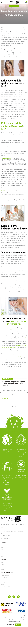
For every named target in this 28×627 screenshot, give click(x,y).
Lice (1, 545)
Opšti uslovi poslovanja (5, 575)
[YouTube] (18, 596)
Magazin (2, 569)
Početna (2, 562)
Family (2, 556)
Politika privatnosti (4, 579)
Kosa (2, 549)
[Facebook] (9, 596)
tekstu (25, 338)
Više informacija (10, 624)
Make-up (2, 547)
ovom (25, 267)
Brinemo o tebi (14, 6)
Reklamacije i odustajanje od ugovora (7, 586)
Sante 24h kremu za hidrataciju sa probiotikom (12, 357)
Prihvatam (18, 624)
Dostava (2, 584)
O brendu (2, 567)
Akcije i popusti (3, 564)
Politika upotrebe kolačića (5, 589)
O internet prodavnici (5, 577)
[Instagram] (13, 596)
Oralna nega (3, 554)
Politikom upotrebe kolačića (14, 621)
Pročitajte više (5, 398)
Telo (2, 551)
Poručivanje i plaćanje (5, 582)
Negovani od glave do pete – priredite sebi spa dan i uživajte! (13, 383)
